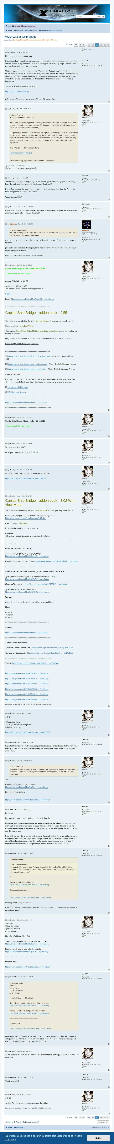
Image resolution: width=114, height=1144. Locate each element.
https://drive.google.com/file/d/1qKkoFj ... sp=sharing (57, 561)
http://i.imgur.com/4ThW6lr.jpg (17, 91)
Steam (8, 294)
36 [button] (93, 45)
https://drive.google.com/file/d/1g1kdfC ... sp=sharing (32, 299)
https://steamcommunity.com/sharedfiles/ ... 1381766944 (35, 663)
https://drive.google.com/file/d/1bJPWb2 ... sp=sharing (27, 579)
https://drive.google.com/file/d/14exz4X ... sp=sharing (27, 556)
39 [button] (105, 45)
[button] (76, 44)
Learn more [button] (10, 1139)
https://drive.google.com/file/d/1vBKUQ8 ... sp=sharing (27, 592)
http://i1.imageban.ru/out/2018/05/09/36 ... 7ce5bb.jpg (26, 689)
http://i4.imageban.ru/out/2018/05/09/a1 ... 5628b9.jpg (26, 684)
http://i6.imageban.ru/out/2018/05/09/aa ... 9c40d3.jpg (26, 694)
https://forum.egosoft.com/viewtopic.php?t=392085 (52, 648)
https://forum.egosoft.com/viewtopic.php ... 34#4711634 (27, 732)
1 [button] (83, 45)
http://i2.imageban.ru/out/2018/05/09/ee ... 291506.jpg (26, 699)
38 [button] (101, 45)
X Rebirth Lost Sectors (16, 392)
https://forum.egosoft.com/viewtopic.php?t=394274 (25, 478)
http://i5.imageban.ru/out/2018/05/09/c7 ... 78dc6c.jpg (26, 673)
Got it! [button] (98, 1138)
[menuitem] (8, 26)
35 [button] (89, 45)
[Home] (57, 13)
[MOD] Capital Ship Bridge (20, 36)
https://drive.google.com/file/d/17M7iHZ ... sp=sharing (45, 584)
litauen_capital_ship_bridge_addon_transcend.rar (26, 369)
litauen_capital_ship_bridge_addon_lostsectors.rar (27, 364)
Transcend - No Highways (17, 387)
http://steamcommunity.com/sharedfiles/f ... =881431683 (50, 653)
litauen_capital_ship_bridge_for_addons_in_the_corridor (29, 356)
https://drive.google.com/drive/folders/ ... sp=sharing (26, 402)
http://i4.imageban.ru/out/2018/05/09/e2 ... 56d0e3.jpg (26, 679)
